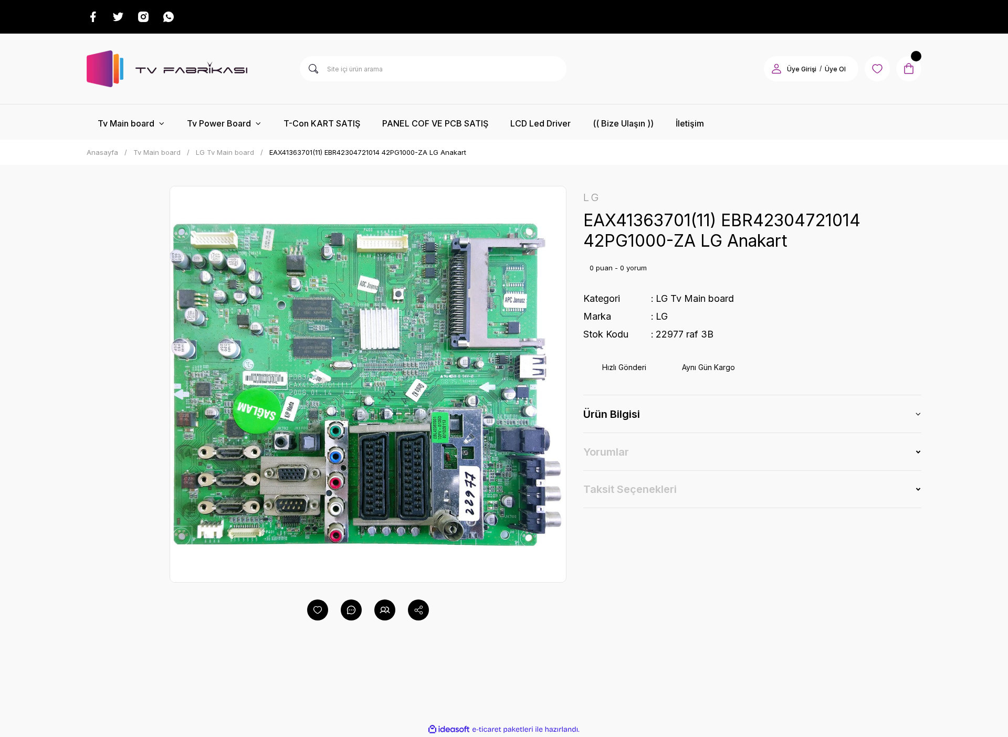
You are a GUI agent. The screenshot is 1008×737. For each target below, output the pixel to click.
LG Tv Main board (695, 298)
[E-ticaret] (502, 729)
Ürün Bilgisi (611, 414)
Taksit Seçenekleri (630, 489)
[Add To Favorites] (317, 609)
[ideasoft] (449, 729)
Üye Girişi (801, 69)
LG (662, 316)
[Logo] (167, 68)
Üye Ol (835, 69)
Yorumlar (606, 452)
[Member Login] (776, 68)
